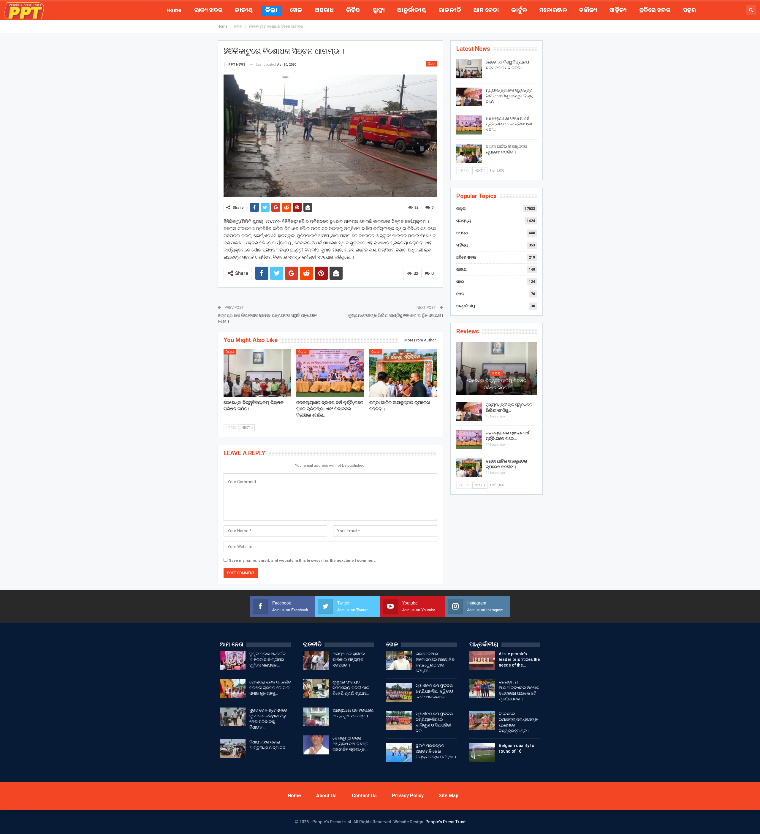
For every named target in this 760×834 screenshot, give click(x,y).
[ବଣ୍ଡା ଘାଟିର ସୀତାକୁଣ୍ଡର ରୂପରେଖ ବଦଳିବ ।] (403, 372)
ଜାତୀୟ (244, 11)
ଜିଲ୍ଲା (271, 11)
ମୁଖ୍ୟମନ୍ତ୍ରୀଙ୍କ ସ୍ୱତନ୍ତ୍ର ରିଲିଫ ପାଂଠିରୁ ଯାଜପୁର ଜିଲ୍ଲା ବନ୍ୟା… (509, 96)
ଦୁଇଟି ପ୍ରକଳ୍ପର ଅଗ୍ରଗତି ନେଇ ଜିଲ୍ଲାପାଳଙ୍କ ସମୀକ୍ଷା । (436, 751)
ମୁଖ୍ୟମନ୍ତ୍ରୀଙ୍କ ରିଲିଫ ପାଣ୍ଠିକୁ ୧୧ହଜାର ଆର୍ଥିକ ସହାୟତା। (395, 315)
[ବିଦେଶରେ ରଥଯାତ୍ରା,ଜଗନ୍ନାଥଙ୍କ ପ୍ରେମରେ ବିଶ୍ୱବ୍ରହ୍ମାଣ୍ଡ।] (482, 720)
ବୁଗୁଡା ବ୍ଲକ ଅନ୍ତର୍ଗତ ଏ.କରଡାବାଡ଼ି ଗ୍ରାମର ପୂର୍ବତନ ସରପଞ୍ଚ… (267, 659)
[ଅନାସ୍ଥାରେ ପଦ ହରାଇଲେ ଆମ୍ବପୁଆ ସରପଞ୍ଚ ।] (316, 717)
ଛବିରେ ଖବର (654, 11)
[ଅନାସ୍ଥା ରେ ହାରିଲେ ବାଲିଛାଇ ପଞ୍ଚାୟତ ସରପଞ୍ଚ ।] (316, 660)
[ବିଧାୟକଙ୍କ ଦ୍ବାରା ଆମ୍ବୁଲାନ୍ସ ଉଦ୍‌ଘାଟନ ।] (233, 748)
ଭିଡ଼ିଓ (353, 11)
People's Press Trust (445, 821)
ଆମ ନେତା (486, 11)
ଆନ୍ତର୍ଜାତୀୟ (411, 11)
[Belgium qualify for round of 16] (482, 752)
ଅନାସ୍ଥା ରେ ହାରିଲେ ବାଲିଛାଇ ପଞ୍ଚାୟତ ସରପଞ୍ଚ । (348, 659)
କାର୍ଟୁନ (519, 11)
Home (174, 11)
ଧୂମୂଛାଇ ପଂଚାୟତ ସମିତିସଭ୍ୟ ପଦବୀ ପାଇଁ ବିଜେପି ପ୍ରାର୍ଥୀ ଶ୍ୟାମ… (351, 688)
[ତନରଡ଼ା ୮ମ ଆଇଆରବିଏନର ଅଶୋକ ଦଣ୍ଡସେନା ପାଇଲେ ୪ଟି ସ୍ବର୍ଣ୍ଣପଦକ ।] (482, 688)
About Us (326, 795)
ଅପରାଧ (324, 11)
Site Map (448, 795)
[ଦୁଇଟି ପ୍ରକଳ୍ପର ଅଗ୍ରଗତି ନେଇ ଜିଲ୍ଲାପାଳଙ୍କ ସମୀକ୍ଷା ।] (399, 752)
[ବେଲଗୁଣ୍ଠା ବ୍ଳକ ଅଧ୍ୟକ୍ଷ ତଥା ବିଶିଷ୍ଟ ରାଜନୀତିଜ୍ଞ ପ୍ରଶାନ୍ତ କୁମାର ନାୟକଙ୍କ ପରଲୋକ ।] (316, 744)
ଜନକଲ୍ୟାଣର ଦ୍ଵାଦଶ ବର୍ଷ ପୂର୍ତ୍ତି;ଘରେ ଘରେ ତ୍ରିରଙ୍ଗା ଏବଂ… (509, 124)
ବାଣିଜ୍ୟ (588, 11)
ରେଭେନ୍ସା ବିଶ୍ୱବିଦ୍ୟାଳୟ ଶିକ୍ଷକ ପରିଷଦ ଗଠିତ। (496, 384)
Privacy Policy (408, 795)
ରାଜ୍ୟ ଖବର (208, 11)
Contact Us (364, 795)
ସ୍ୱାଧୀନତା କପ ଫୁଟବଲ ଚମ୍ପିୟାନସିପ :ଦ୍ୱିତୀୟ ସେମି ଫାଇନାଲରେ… (434, 691)
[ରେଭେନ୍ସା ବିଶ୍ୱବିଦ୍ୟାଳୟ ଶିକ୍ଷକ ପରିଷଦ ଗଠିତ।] (257, 372)
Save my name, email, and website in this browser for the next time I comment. (302, 560)
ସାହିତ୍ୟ (617, 11)
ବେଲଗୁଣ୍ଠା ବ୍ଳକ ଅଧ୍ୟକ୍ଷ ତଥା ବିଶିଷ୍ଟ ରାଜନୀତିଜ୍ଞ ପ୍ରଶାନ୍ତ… (350, 744)
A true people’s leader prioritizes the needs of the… (519, 659)
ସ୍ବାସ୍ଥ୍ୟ (379, 11)
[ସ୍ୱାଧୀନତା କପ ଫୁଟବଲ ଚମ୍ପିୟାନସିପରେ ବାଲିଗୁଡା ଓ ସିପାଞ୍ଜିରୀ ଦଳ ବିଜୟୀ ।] (399, 720)
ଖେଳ (296, 11)
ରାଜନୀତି (449, 11)
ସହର (689, 11)
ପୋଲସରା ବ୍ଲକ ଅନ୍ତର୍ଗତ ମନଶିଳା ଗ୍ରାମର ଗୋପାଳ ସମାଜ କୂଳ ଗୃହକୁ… (270, 688)
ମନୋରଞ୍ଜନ (553, 11)
